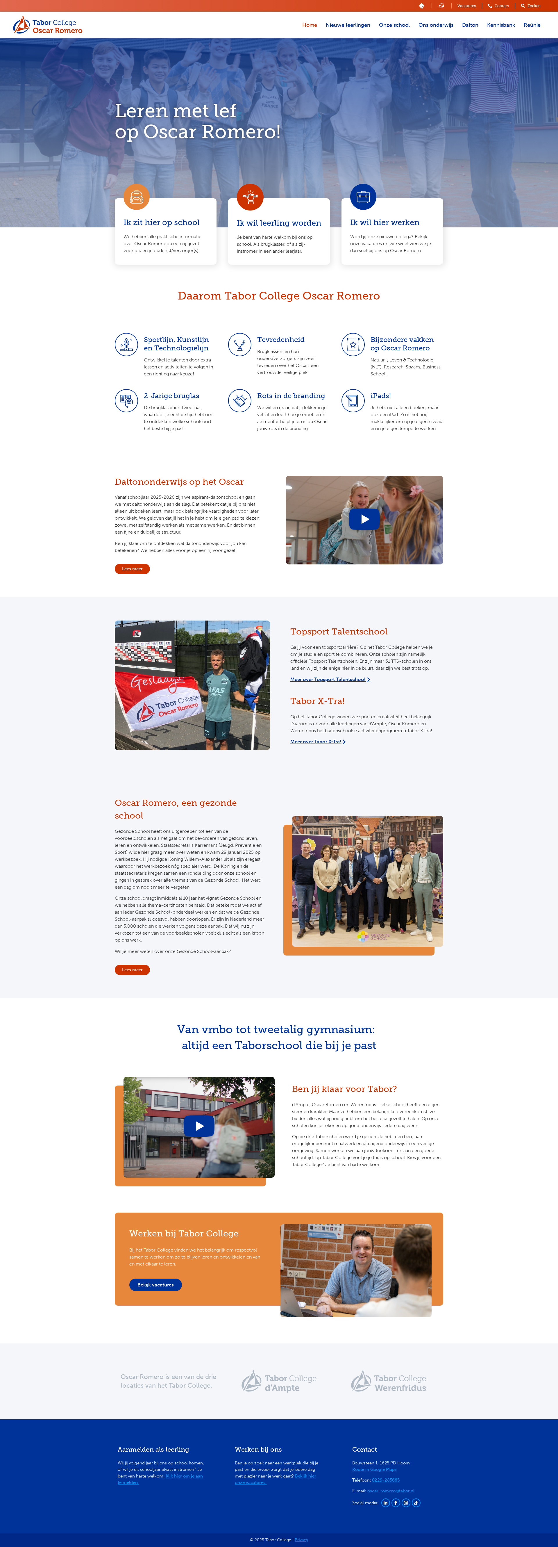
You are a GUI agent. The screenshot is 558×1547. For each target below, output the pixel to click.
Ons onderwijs (436, 25)
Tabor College (189, 1385)
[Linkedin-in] (385, 1502)
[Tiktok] (416, 1502)
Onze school (394, 25)
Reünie (532, 25)
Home (309, 25)
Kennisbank (501, 25)
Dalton (470, 25)
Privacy (301, 1539)
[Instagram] (406, 1502)
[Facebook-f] (395, 1502)
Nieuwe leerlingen (348, 25)
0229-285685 (386, 1480)
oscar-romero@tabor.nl (390, 1490)
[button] (364, 520)
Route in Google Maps (374, 1469)
